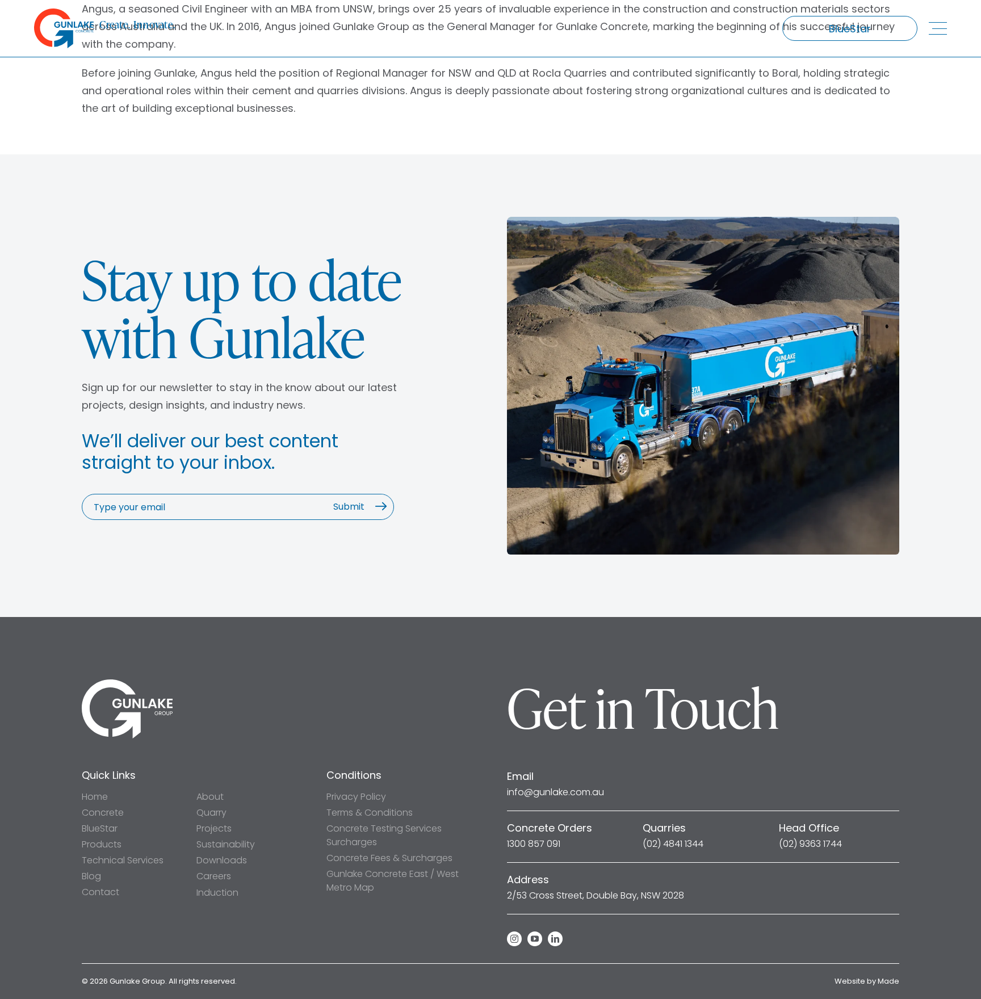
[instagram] (514, 938)
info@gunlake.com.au (555, 792)
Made (888, 981)
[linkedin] (555, 938)
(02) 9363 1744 (810, 844)
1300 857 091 (533, 844)
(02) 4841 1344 (673, 844)
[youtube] (534, 938)
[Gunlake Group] (127, 684)
